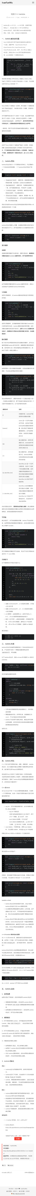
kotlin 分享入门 (7, 1172)
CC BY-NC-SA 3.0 (8, 1158)
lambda (11, 1165)
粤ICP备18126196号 (19, 1194)
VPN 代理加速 (29, 1172)
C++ (4, 1165)
